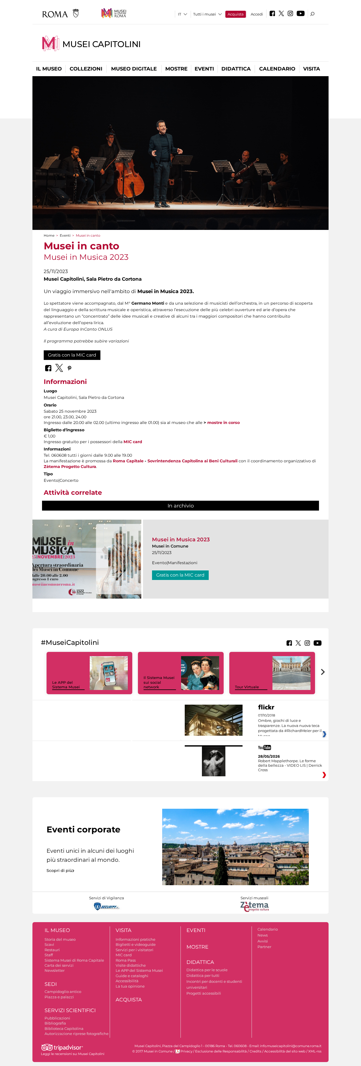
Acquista (236, 14)
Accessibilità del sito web (284, 1051)
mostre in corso (223, 422)
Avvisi (262, 941)
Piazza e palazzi (59, 997)
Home (49, 235)
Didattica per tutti (202, 975)
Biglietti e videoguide (136, 944)
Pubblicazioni (57, 1018)
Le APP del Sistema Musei (66, 684)
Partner (264, 946)
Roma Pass (126, 960)
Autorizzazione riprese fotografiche (77, 1033)
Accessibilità (127, 981)
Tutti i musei (204, 14)
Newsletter (55, 970)
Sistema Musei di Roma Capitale (74, 960)
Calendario (277, 69)
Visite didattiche (131, 965)
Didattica (236, 69)
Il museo (49, 69)
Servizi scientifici (70, 1010)
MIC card (133, 441)
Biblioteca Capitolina (64, 1028)
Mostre (176, 69)
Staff (49, 955)
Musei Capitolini (101, 44)
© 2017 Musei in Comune (152, 1051)
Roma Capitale (128, 460)
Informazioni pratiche (135, 939)
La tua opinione (130, 986)
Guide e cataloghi (132, 975)
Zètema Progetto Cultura (70, 466)
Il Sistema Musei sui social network (159, 682)
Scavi (49, 944)
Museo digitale (134, 69)
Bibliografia (55, 1023)
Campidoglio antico (63, 991)
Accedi (257, 14)
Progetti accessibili (203, 993)
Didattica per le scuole (207, 970)
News (262, 935)
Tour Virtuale (247, 687)
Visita (311, 69)
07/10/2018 (290, 725)
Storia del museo (60, 939)
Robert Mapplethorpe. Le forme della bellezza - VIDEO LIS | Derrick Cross (290, 765)
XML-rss (315, 1051)
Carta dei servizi (59, 965)
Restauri (52, 950)
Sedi (51, 984)
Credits (255, 1051)
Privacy (186, 1051)
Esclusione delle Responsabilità (221, 1051)
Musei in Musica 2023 (181, 539)
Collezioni (86, 69)
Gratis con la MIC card (72, 355)
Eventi (204, 69)
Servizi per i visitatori (134, 950)
